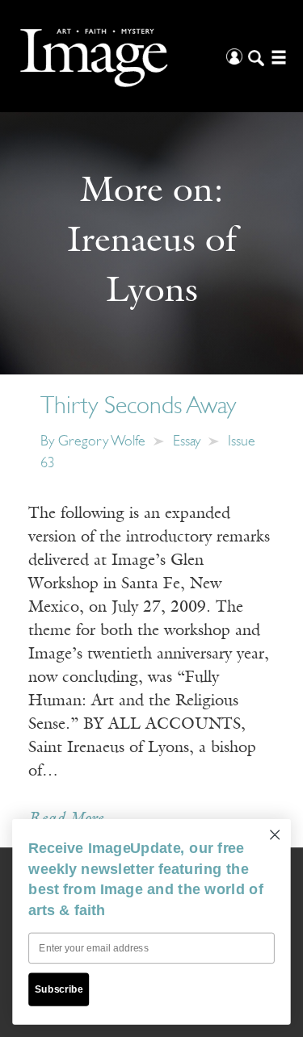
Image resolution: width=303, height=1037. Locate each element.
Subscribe (59, 989)
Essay (186, 442)
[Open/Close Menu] (277, 56)
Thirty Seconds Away (138, 407)
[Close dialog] (275, 835)
